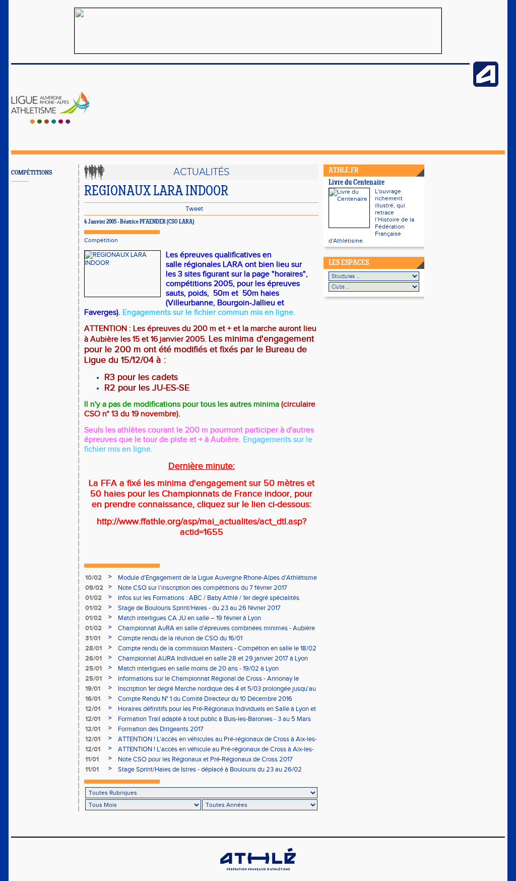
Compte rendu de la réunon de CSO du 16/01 (180, 638)
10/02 (93, 578)
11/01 (92, 759)
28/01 (93, 648)
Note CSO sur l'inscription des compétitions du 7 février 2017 (202, 588)
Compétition (101, 240)
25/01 (93, 669)
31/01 (92, 638)
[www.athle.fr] (485, 85)
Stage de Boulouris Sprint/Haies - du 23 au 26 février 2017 (199, 608)
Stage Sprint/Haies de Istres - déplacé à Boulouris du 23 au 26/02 (210, 769)
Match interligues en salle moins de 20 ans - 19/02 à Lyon (198, 669)
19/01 (92, 689)
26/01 (93, 658)
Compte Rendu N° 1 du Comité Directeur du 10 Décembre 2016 (205, 699)
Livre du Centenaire (356, 183)
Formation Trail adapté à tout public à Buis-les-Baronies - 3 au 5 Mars (214, 719)
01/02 (93, 598)
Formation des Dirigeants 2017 (161, 729)
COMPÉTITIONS (31, 173)
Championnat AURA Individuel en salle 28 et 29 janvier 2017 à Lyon (213, 658)
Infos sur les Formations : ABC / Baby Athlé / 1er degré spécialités (208, 598)
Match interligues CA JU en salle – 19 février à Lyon (189, 618)
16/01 (92, 699)
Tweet (194, 209)
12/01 (92, 709)
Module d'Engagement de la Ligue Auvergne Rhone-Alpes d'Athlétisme (217, 578)
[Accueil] (50, 122)
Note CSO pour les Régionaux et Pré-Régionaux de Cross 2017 (205, 759)
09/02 (94, 588)
